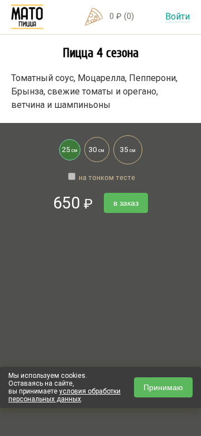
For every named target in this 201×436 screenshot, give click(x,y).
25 (70, 149)
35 (128, 149)
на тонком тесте (106, 177)
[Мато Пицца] (27, 16)
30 (96, 149)
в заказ (125, 202)
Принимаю (163, 387)
